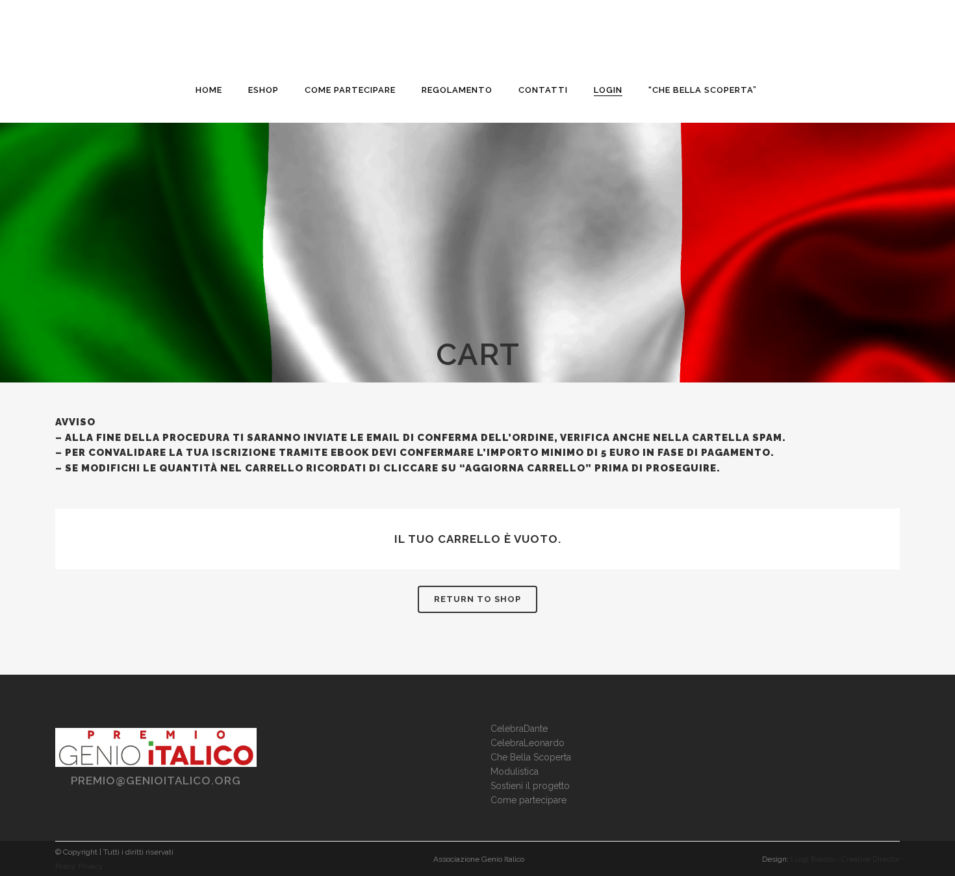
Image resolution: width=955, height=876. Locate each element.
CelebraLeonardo (527, 743)
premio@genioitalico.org (156, 780)
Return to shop (477, 599)
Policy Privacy (79, 866)
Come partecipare (528, 800)
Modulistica (514, 771)
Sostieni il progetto (530, 786)
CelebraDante (519, 728)
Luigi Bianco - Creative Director (845, 859)
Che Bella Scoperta (530, 757)
